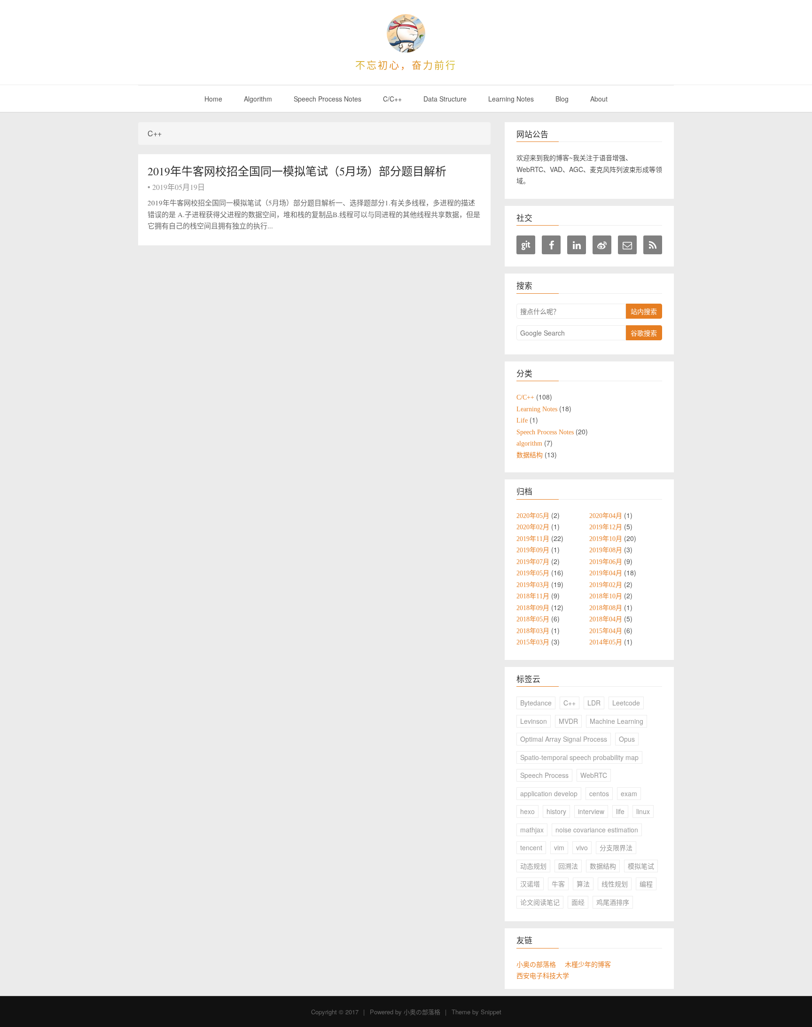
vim (559, 847)
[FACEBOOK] (551, 244)
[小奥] (406, 33)
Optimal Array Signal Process (563, 739)
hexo (527, 811)
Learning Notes (511, 98)
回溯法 (568, 865)
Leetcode (626, 702)
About (599, 98)
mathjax (532, 829)
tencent (531, 847)
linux (643, 811)
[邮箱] (627, 244)
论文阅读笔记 (540, 902)
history (556, 811)
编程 (646, 883)
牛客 (558, 883)
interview (591, 811)
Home (213, 98)
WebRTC (593, 775)
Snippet (491, 1011)
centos (599, 793)
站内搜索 (644, 311)
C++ (569, 702)
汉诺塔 (530, 883)
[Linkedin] (576, 244)
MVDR (568, 721)
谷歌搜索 (644, 332)
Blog (562, 98)
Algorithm (258, 98)
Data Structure (445, 98)
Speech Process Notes (327, 98)
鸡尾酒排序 (612, 902)
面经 (578, 902)
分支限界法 (616, 847)
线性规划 (614, 883)
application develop (549, 793)
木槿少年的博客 (588, 964)
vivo (582, 847)
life (620, 811)
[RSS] (652, 244)
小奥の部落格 (536, 964)
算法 (583, 883)
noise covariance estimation (596, 829)
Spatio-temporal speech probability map (579, 757)
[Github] (525, 244)
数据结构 (603, 865)
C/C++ (392, 98)
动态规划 (533, 865)
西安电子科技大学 (542, 975)
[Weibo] (602, 244)
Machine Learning (616, 721)
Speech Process (544, 775)
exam (629, 793)
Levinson (533, 721)
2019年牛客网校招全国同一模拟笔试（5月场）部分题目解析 (297, 171)
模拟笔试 (641, 865)
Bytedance (536, 702)
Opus (627, 739)
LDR (594, 702)
